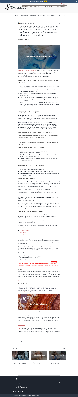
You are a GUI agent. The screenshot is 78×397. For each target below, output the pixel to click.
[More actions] (59, 23)
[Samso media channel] (13, 391)
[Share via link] (26, 341)
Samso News (25, 337)
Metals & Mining (41, 15)
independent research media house (18, 8)
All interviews (15, 15)
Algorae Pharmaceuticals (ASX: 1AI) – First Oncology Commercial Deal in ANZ (20, 362)
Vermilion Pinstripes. (36, 395)
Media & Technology (51, 15)
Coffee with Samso (24, 15)
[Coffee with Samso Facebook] (17, 391)
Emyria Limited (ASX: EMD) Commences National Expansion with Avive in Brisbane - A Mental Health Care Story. (57, 362)
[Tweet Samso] (18, 391)
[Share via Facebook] (18, 341)
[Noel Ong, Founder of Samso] (15, 391)
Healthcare (20, 337)
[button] (34, 11)
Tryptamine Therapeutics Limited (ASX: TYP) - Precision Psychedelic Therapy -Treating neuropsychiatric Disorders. (38, 362)
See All (64, 348)
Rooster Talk (33, 15)
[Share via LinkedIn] (24, 341)
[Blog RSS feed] (20, 391)
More (59, 15)
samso (16, 6)
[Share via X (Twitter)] (21, 341)
